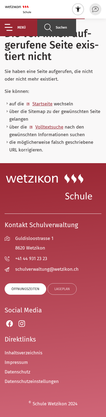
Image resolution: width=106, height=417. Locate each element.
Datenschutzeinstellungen (32, 381)
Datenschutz (17, 372)
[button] (21, 27)
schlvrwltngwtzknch (47, 269)
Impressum (16, 362)
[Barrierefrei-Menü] (78, 9)
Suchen (61, 27)
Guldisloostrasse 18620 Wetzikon (34, 243)
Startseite (42, 104)
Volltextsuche (49, 127)
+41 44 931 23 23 (31, 258)
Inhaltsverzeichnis (23, 353)
